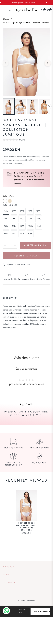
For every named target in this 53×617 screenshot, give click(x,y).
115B (38, 211)
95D (14, 226)
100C (22, 218)
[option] (26, 62)
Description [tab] (10, 298)
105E (30, 233)
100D (22, 226)
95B (6, 211)
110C (39, 218)
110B (30, 211)
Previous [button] (5, 63)
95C (14, 218)
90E (6, 233)
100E (22, 233)
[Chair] (10, 201)
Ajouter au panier (42, 611)
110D (39, 226)
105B (22, 211)
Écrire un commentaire (26, 368)
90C (6, 218)
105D (30, 226)
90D (6, 226)
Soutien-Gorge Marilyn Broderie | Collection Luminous (26, 527)
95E (14, 233)
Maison (6, 19)
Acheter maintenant (26, 256)
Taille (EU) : (10, 204)
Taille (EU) (22, 610)
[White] (5, 201)
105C (30, 218)
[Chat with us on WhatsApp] (6, 610)
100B (14, 211)
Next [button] (48, 63)
